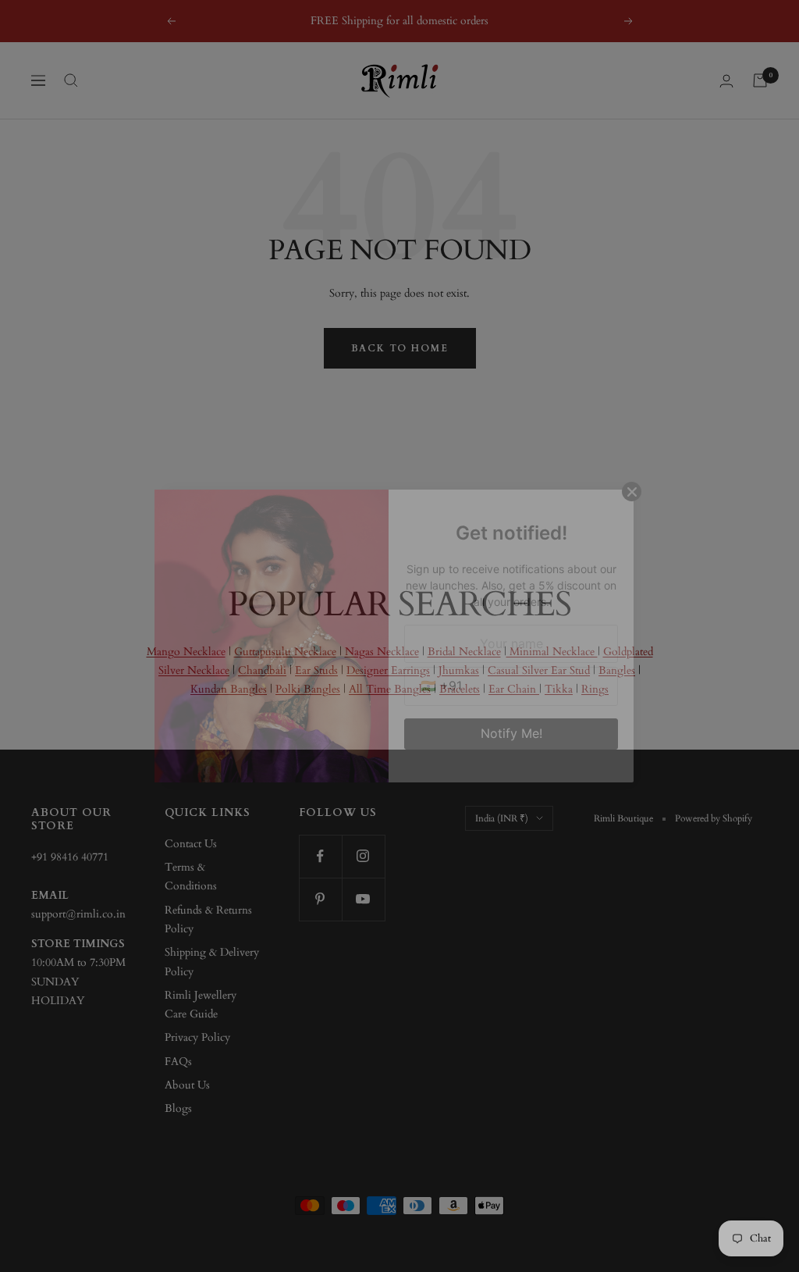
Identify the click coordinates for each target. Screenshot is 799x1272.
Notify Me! (511, 733)
